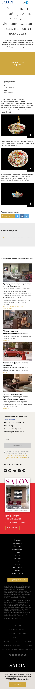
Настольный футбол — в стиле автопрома (15, 364)
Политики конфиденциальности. (18, 680)
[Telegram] (26, 216)
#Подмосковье (7, 308)
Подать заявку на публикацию (17, 642)
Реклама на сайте (17, 630)
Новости (17, 540)
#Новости (6, 340)
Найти (24, 3)
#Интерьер (6, 306)
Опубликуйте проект (17, 580)
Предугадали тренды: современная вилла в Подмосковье (17, 285)
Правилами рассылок (13, 459)
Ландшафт (17, 546)
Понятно (17, 685)
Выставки (17, 558)
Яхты (17, 561)
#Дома (12, 306)
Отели (17, 564)
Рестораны (17, 567)
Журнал (17, 570)
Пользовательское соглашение (17, 646)
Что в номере (12, 528)
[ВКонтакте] (22, 216)
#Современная (19, 306)
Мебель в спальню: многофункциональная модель (15, 332)
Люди (17, 555)
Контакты (17, 638)
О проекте (17, 626)
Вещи (17, 552)
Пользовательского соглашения (16, 455)
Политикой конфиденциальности (17, 457)
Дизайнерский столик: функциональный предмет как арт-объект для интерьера (15, 396)
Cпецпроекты (17, 573)
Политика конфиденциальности (17, 650)
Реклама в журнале (17, 634)
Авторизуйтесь (7, 238)
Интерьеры (17, 543)
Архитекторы (17, 549)
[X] (17, 216)
